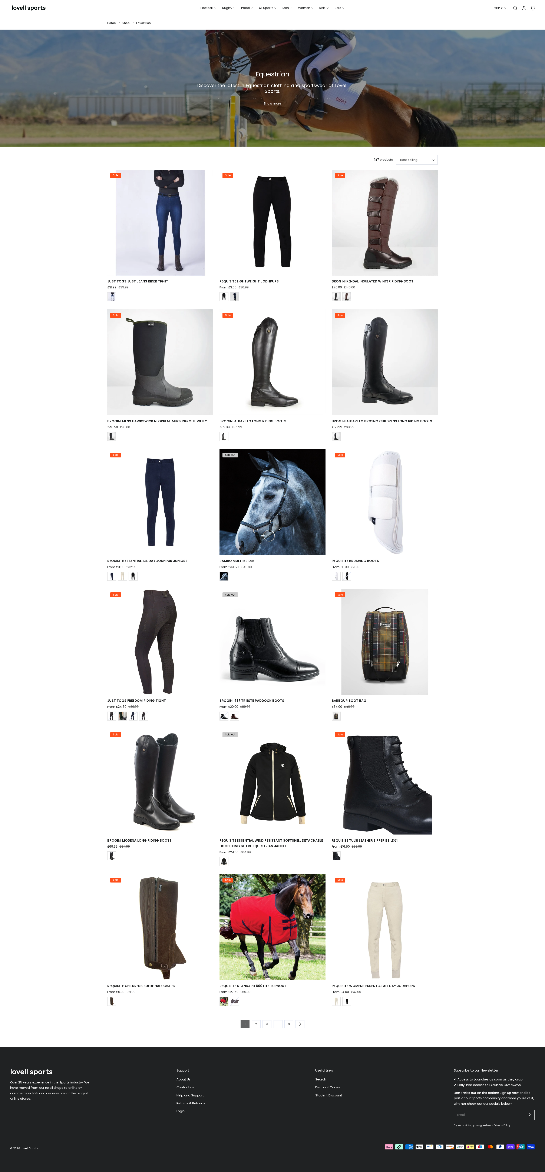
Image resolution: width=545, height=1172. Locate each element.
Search (320, 1079)
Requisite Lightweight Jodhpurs (249, 281)
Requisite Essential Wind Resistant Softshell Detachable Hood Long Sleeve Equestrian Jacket (271, 843)
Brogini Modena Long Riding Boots (139, 840)
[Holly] (122, 716)
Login (180, 1111)
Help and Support (190, 1095)
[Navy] (234, 296)
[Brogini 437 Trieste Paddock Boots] (272, 642)
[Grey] (111, 716)
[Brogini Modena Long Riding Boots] (160, 782)
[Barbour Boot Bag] (385, 642)
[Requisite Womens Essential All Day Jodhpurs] (385, 927)
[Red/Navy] (223, 1001)
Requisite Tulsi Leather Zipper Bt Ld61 (364, 840)
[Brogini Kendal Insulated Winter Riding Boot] (385, 223)
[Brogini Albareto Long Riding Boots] (272, 362)
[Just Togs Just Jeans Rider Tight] (160, 223)
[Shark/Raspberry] (234, 1001)
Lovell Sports (29, 1148)
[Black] (223, 296)
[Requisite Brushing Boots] (385, 502)
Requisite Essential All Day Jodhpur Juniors (147, 561)
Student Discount (328, 1095)
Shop (126, 23)
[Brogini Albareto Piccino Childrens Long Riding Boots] (385, 362)
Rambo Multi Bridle (236, 561)
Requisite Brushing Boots (355, 561)
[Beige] (122, 576)
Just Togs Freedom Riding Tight (136, 700)
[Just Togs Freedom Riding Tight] (160, 642)
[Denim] (111, 296)
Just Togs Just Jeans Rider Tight (137, 281)
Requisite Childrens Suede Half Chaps (141, 986)
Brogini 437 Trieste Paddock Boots (251, 700)
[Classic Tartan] (336, 716)
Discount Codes (327, 1087)
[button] (533, 8)
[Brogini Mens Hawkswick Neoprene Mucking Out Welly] (160, 362)
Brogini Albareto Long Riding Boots (252, 421)
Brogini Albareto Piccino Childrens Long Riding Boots (382, 421)
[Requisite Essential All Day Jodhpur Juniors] (160, 502)
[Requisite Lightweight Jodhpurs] (272, 223)
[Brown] (346, 296)
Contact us (185, 1087)
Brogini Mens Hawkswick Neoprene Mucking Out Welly (157, 421)
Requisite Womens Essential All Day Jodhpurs (373, 986)
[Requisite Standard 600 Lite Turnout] (272, 927)
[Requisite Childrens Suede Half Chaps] (160, 927)
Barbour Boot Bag (349, 700)
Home (111, 23)
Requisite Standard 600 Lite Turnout (252, 986)
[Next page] (299, 1024)
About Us (183, 1079)
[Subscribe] (530, 1114)
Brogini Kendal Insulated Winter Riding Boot (372, 281)
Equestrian (143, 23)
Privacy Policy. (502, 1125)
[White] (336, 576)
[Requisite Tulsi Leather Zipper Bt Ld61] (385, 782)
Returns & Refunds (190, 1103)
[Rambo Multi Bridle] (272, 502)
